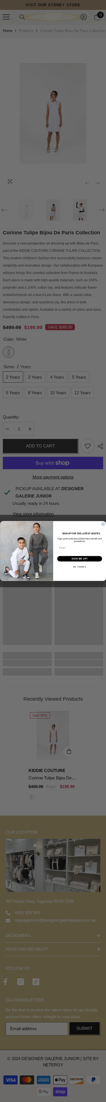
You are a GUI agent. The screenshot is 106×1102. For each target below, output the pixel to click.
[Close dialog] (103, 524)
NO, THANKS (79, 567)
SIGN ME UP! (79, 559)
